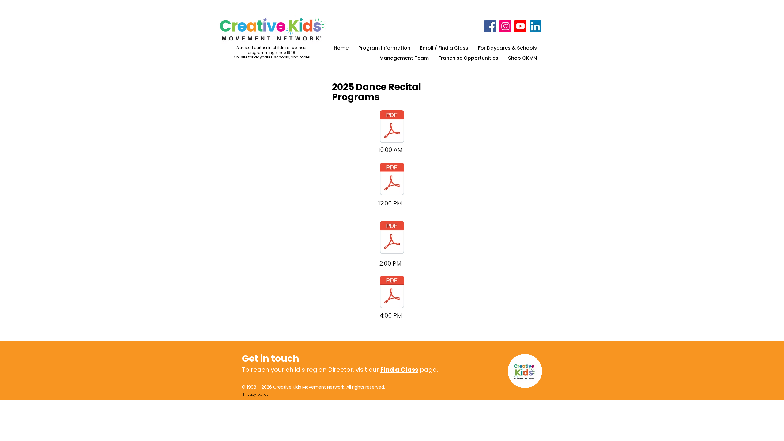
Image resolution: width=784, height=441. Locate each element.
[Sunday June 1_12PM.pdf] (392, 179)
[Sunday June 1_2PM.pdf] (392, 238)
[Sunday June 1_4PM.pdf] (392, 292)
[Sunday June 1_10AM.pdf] (392, 127)
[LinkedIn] (535, 26)
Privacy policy (256, 394)
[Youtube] (520, 26)
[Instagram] (505, 26)
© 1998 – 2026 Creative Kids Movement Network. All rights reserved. (313, 387)
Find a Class (399, 369)
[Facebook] (490, 26)
